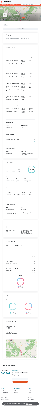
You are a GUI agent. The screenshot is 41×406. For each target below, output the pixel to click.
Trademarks (30, 397)
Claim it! (23, 17)
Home (2, 4)
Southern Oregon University (14, 4)
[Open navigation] (39, 2)
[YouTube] (7, 373)
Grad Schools (6, 4)
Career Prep (2, 394)
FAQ (28, 394)
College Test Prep (3, 390)
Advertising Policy (31, 399)
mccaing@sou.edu (11, 334)
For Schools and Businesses (5, 399)
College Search (16, 390)
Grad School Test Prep (4, 392)
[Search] (37, 2)
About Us (29, 390)
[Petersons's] (6, 1)
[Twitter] (2, 373)
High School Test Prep (4, 397)
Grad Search (16, 392)
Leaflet (29, 6)
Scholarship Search (17, 394)
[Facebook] (4, 373)
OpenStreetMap (34, 6)
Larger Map (3, 19)
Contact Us (30, 392)
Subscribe (20, 381)
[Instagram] (9, 373)
